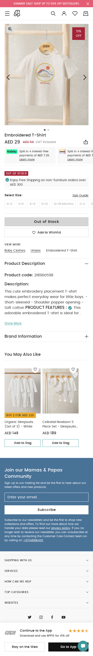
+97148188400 (33, 540)
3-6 (21, 204)
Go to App (68, 647)
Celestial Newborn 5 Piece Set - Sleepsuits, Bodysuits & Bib (59, 424)
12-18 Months (64, 204)
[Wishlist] (35, 369)
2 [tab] (48, 130)
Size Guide (80, 195)
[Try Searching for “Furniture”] (53, 13)
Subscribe (46, 510)
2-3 (82, 204)
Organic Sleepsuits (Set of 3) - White (19, 424)
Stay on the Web (25, 647)
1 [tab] (45, 130)
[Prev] (8, 77)
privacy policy (60, 528)
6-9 (32, 204)
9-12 (44, 204)
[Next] (84, 77)
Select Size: (13, 195)
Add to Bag (22, 443)
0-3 (9, 204)
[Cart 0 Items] (85, 13)
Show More (13, 323)
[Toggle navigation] (7, 13)
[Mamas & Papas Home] (17, 13)
